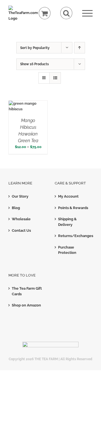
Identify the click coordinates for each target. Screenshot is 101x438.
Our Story (20, 196)
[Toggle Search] (66, 13)
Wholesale (21, 219)
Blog (16, 208)
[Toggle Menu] (87, 13)
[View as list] (55, 77)
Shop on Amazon (26, 305)
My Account (68, 196)
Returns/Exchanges (74, 236)
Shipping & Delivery (67, 222)
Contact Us (21, 230)
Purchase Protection (67, 250)
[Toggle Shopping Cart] (45, 13)
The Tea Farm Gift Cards (27, 291)
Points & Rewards (73, 208)
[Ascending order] (79, 47)
